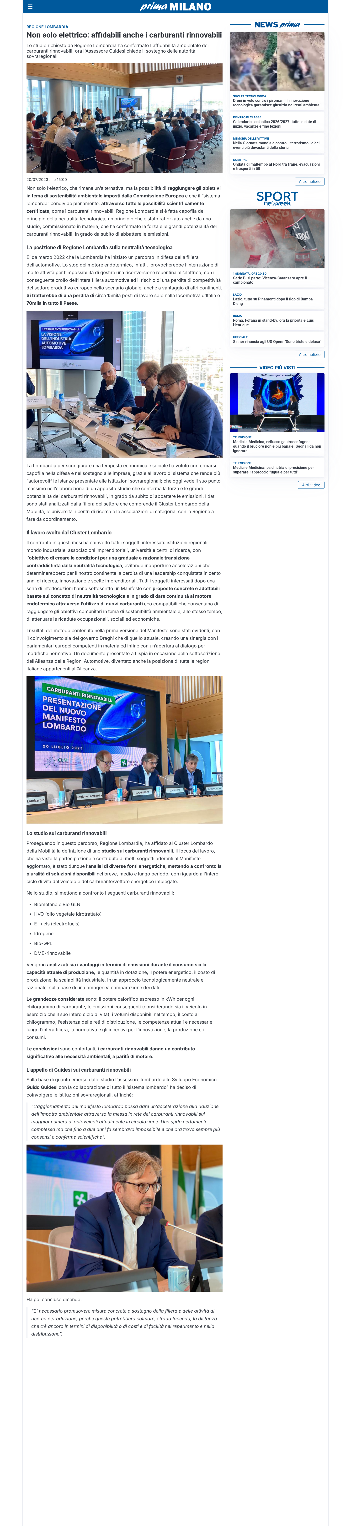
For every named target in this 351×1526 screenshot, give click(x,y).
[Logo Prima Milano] (175, 6)
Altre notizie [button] (309, 181)
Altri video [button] (311, 485)
